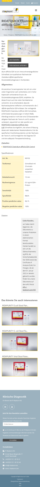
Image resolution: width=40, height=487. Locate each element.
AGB (20, 483)
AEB (20, 485)
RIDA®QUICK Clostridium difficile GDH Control (19, 146)
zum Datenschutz (13, 435)
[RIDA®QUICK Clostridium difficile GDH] (23, 48)
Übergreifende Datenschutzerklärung (20, 481)
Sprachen (35, 3)
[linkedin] (5, 406)
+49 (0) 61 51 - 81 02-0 (12, 459)
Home (5, 35)
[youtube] (12, 406)
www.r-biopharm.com (12, 468)
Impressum (20, 479)
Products (11, 35)
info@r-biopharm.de (11, 465)
